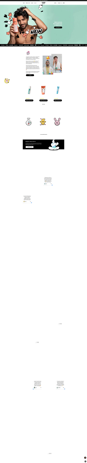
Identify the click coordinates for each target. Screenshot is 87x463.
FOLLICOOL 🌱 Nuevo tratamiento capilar (43, 0)
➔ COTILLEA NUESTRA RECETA (43, 134)
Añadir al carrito (29, 100)
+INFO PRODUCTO (58, 27)
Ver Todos (43, 104)
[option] (43, 24)
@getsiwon (44, 72)
